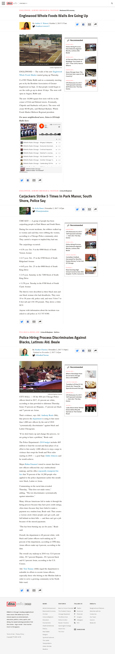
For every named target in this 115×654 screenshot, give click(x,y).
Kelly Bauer (39, 208)
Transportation (47, 643)
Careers (92, 620)
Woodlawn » (70, 371)
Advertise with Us (95, 611)
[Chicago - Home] (12, 3)
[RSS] (74, 623)
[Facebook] (74, 611)
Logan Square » (71, 255)
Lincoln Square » (72, 382)
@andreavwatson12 (42, 26)
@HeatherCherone (42, 355)
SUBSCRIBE (81, 629)
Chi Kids (45, 614)
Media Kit (93, 623)
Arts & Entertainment (49, 608)
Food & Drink (47, 623)
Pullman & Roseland (29, 332)
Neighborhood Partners (97, 608)
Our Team (93, 617)
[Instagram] (74, 620)
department (37, 418)
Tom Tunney (28, 568)
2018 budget (45, 442)
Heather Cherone (41, 349)
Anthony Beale (47, 415)
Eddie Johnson (52, 455)
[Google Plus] (74, 617)
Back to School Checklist (65, 608)
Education (46, 620)
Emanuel (34, 464)
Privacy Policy (20, 634)
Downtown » (70, 70)
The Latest (46, 640)
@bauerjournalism (41, 211)
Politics (56, 332)
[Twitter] (75, 608)
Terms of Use (11, 634)
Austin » (69, 405)
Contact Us (93, 614)
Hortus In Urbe (62, 620)
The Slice (61, 631)
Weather (45, 649)
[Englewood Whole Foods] (40, 48)
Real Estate (46, 631)
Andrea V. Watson (41, 23)
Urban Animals (47, 646)
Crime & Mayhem (66, 191)
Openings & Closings (64, 626)
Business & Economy (67, 10)
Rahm (27, 464)
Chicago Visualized (64, 614)
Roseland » (70, 44)
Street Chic (61, 629)
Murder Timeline (63, 623)
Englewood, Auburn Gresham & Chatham (39, 10)
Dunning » (69, 267)
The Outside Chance (64, 611)
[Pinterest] (74, 614)
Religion (45, 634)
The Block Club (63, 617)
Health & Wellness (48, 626)
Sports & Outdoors (48, 637)
